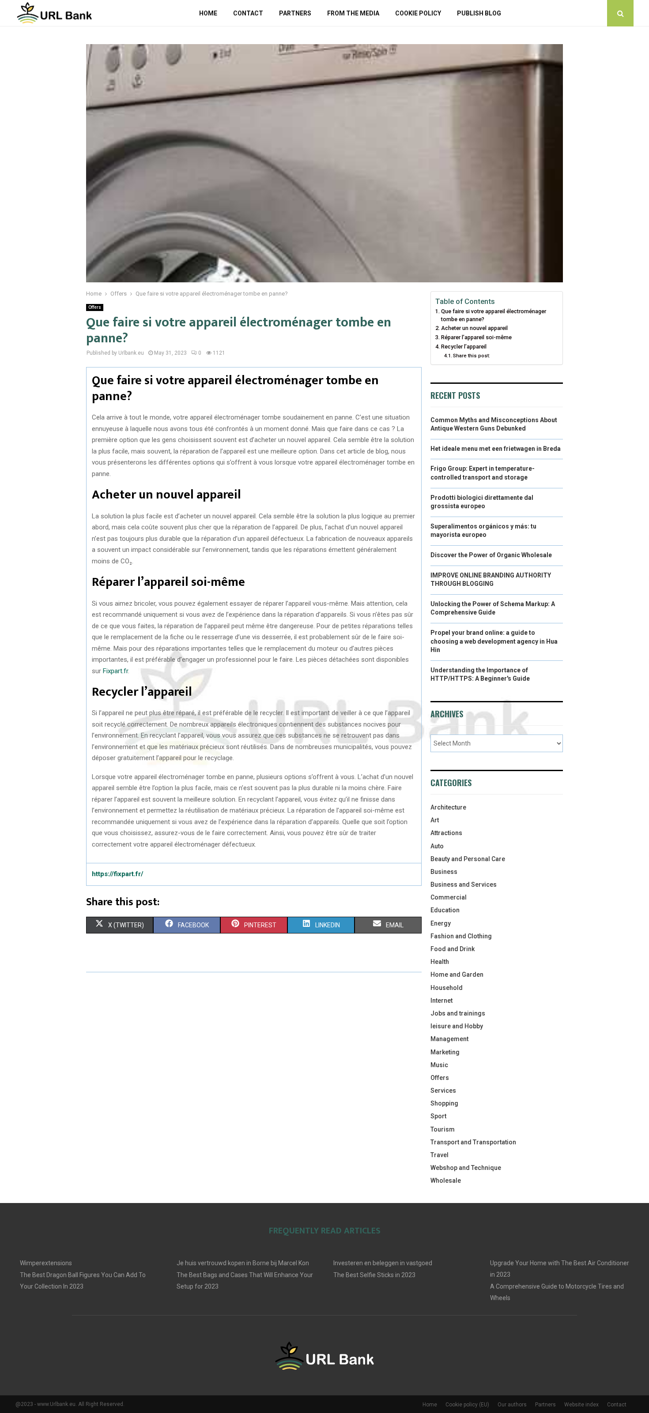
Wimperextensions (46, 1263)
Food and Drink (452, 948)
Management (449, 1038)
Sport (438, 1116)
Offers (94, 307)
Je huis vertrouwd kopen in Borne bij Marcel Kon (243, 1263)
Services (443, 1090)
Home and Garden (456, 974)
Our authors (512, 1405)
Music (439, 1064)
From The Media (353, 13)
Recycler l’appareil (464, 346)
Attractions (446, 832)
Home (208, 13)
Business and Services (463, 884)
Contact (248, 13)
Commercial (448, 897)
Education (445, 910)
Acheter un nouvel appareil (474, 328)
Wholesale (445, 1180)
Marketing (445, 1052)
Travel (439, 1154)
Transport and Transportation (473, 1142)
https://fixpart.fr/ (117, 874)
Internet (441, 1000)
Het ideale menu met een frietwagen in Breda (495, 448)
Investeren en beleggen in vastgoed (382, 1263)
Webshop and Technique (465, 1167)
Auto (437, 846)
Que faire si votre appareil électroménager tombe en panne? (493, 315)
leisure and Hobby (456, 1026)
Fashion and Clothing (461, 936)
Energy (440, 923)
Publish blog (479, 13)
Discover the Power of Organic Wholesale (491, 554)
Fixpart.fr (115, 671)
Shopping (444, 1103)
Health (439, 961)
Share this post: (471, 355)
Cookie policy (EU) (467, 1405)
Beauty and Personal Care (467, 858)
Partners (295, 13)
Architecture (448, 807)
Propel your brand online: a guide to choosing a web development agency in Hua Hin (494, 641)
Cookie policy (418, 13)
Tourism (442, 1129)
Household (446, 987)
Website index (581, 1405)
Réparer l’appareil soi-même (476, 337)
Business (443, 871)
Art (434, 820)
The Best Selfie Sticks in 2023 (374, 1274)
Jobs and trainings (457, 1013)
